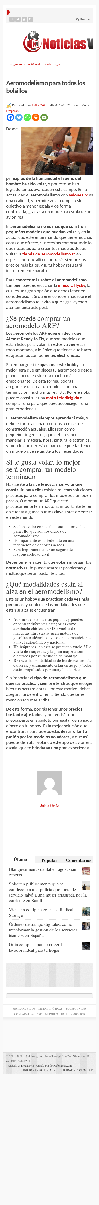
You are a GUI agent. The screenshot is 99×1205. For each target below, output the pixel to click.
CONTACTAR (84, 1070)
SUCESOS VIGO (76, 1009)
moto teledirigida (62, 398)
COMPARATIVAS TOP (28, 1014)
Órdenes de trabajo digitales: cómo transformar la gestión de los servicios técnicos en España (43, 929)
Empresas (13, 110)
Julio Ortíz (39, 105)
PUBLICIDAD (64, 1070)
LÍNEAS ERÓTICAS (50, 1009)
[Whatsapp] (27, 117)
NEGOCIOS (77, 1014)
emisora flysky (71, 285)
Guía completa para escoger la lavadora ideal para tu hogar (36, 947)
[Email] (44, 117)
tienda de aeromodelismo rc (48, 254)
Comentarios (78, 860)
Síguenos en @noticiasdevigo (34, 64)
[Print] (35, 117)
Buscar (84, 19)
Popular (49, 860)
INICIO (27, 1070)
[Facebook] (12, 19)
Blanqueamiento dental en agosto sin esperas (42, 872)
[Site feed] (30, 19)
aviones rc (78, 195)
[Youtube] (24, 19)
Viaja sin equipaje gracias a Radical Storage (41, 912)
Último (20, 859)
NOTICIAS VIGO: (24, 1009)
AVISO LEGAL (44, 1070)
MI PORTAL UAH (56, 1014)
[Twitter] (18, 19)
